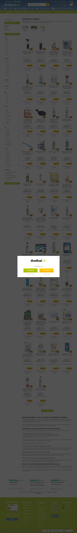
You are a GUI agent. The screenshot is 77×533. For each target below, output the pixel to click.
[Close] (58, 257)
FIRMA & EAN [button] (30, 270)
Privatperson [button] (46, 270)
